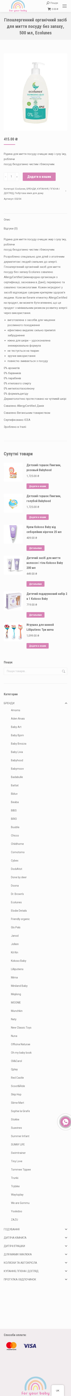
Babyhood (17, 760)
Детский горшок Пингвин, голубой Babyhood (44, 498)
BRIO (14, 818)
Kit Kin (14, 952)
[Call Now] (65, 1121)
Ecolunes (20, 188)
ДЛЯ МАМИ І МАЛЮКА (18, 1254)
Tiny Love (16, 1161)
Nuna (14, 1035)
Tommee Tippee (21, 1169)
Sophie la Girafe (20, 1111)
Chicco (15, 835)
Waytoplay (17, 1194)
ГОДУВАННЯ (12, 1229)
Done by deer (19, 877)
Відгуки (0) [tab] (11, 228)
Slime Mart (17, 1102)
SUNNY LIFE (18, 1144)
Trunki (14, 1177)
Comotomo (18, 852)
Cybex (14, 860)
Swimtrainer (18, 1152)
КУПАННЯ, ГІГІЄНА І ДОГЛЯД (21, 1271)
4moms (15, 710)
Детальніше (35, 548)
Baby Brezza (18, 743)
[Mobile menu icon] (64, 6)
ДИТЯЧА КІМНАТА (15, 1237)
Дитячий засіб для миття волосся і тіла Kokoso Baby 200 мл (45, 563)
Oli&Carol (16, 1061)
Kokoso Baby (18, 960)
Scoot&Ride (18, 1086)
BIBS (14, 810)
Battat (15, 785)
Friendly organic (20, 919)
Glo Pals (15, 927)
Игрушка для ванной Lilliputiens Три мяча (40, 627)
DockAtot (16, 868)
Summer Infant (20, 1136)
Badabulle (17, 777)
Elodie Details (19, 910)
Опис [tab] (7, 219)
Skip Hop (16, 1094)
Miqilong (16, 994)
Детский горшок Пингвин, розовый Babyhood (44, 467)
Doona (15, 885)
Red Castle (17, 1077)
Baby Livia (17, 752)
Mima (14, 977)
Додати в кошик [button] (37, 486)
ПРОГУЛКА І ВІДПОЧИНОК (20, 1279)
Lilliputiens (17, 969)
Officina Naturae (20, 1044)
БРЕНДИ (31, 188)
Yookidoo (16, 1211)
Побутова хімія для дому (29, 193)
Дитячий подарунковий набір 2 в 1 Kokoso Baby (47, 596)
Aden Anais (18, 718)
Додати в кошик (39, 177)
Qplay (14, 1069)
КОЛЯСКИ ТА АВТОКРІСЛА (20, 1262)
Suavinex (16, 1127)
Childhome (17, 843)
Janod (15, 935)
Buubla (15, 827)
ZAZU (14, 1219)
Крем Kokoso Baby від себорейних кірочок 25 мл (44, 529)
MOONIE (16, 1002)
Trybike (15, 1186)
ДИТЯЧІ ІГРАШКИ (14, 1246)
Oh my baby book (21, 1052)
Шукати (63, 671)
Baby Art (16, 726)
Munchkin (17, 1010)
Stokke (15, 1119)
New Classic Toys (21, 1027)
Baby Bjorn (17, 735)
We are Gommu (20, 1202)
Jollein (15, 944)
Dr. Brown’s (17, 893)
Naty (13, 1019)
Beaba (15, 802)
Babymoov (17, 768)
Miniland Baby (19, 985)
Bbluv (14, 793)
